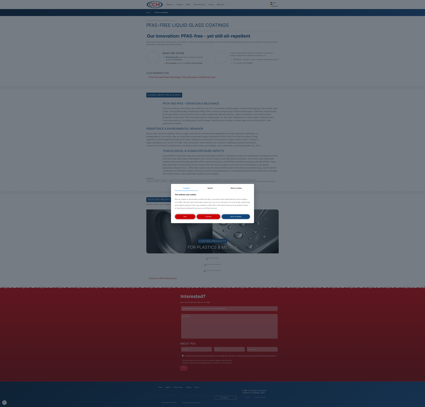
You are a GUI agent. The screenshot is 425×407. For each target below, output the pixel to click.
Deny (185, 216)
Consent (186, 188)
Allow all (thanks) (235, 216)
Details (210, 188)
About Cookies (236, 188)
